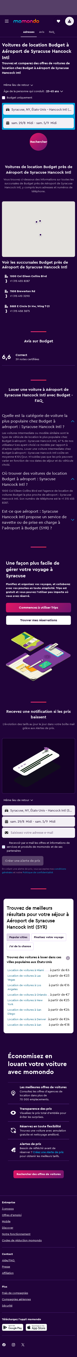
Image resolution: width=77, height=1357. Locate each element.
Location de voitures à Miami (26, 970)
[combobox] (18, 85)
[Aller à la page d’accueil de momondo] (26, 21)
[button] (6, 21)
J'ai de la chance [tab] (20, 946)
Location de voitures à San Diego (24, 1012)
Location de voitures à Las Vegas (24, 977)
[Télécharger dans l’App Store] (36, 1327)
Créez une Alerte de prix (48, 1152)
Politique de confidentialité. (38, 872)
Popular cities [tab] (18, 937)
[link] (38, 607)
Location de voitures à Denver (27, 1019)
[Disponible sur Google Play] (12, 1327)
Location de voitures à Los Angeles (24, 987)
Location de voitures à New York (25, 1002)
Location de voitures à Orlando (27, 994)
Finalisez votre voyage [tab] (49, 937)
